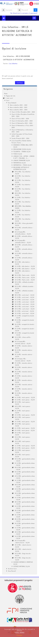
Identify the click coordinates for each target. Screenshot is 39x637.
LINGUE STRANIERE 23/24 (21, 160)
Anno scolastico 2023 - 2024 (18, 110)
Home (5, 94)
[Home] (19, 4)
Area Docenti (12, 571)
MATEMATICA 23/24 (19, 163)
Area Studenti (12, 103)
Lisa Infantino (13, 64)
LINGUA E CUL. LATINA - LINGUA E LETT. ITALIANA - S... (23, 157)
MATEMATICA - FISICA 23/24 (22, 165)
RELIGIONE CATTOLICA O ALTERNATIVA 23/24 (21, 168)
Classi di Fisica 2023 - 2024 (20, 119)
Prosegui (19, 635)
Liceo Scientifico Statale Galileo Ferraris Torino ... (21, 142)
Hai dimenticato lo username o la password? (23, 13)
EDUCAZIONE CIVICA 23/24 (22, 149)
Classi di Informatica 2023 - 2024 (22, 121)
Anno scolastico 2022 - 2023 (18, 107)
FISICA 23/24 (17, 154)
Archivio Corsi (12, 569)
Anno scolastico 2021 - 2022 (18, 105)
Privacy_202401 (19, 632)
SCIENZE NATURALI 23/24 (21, 566)
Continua (20, 83)
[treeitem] (19, 332)
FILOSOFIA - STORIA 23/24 (21, 152)
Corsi (7, 100)
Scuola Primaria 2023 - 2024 (20, 138)
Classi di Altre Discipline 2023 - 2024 (23, 112)
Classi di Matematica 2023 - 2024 (22, 123)
